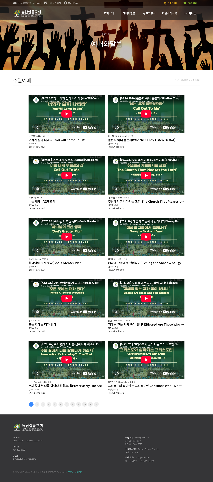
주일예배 (196, 80)
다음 (90, 404)
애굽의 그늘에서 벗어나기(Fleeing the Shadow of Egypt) (146, 263)
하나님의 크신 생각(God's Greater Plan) (56, 263)
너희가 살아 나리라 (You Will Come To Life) (58, 140)
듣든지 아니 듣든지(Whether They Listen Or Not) (141, 140)
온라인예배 (172, 3)
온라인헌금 (192, 3)
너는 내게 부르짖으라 (42, 201)
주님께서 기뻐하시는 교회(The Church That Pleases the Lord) (146, 201)
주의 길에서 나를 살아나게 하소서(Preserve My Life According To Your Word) (67, 385)
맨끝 (96, 404)
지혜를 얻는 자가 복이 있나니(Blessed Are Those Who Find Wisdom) (146, 324)
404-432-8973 (19, 449)
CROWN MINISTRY (75, 472)
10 (84, 404)
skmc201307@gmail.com (24, 458)
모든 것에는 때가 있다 (42, 324)
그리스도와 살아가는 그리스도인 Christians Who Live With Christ (146, 385)
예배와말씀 (186, 80)
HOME (176, 80)
